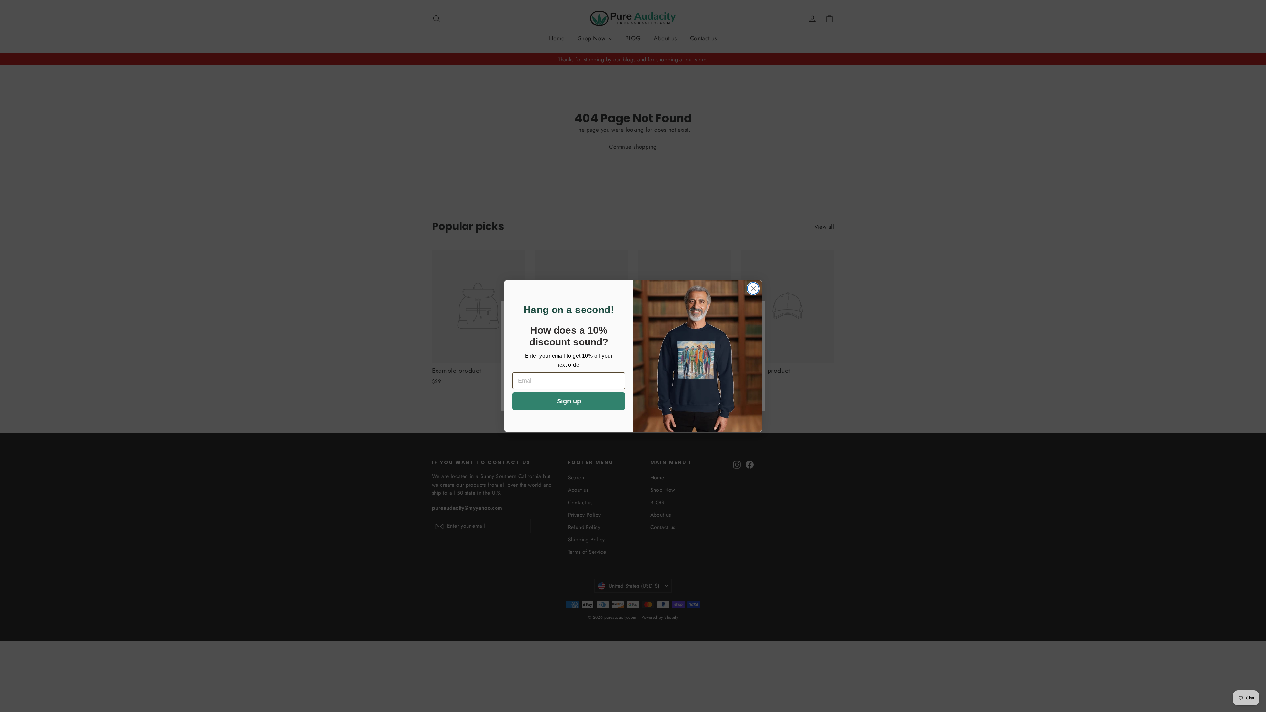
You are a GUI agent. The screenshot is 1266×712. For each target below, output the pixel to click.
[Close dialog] (753, 288)
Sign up (569, 401)
